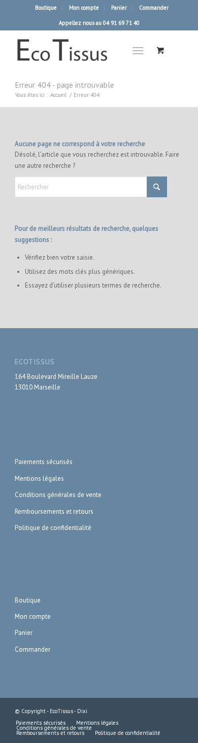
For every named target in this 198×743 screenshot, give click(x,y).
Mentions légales (39, 478)
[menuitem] (46, 7)
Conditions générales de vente (58, 494)
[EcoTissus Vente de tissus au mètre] (82, 50)
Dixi (82, 711)
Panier (119, 7)
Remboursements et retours (54, 511)
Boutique (46, 7)
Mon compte (84, 7)
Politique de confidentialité (53, 527)
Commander (154, 7)
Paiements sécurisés (44, 461)
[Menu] (138, 50)
